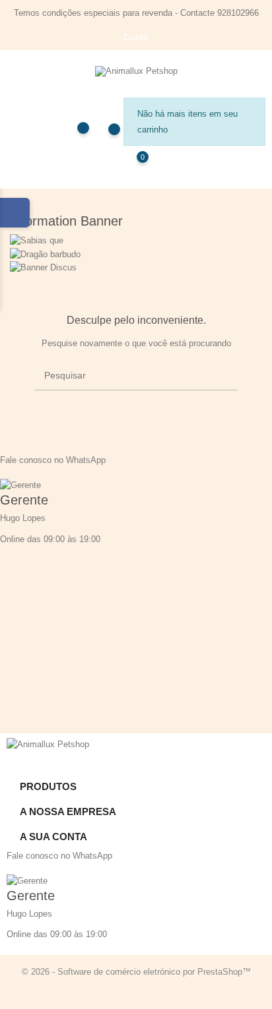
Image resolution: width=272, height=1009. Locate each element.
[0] (129, 166)
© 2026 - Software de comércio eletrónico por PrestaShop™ (136, 972)
